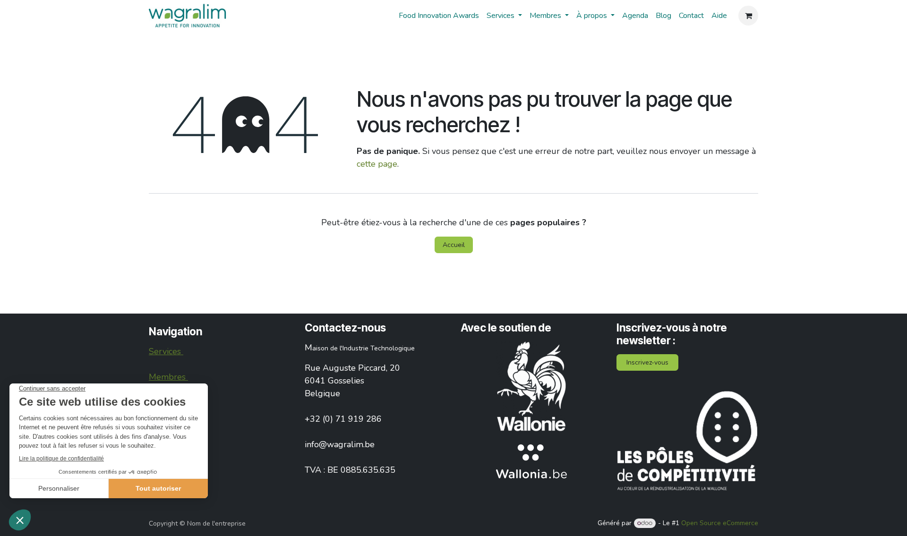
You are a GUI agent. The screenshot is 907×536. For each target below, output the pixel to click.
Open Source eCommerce (719, 523)
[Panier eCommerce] (748, 16)
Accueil (454, 244)
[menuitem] (439, 15)
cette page (377, 164)
